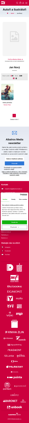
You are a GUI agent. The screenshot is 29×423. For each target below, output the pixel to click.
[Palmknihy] (14, 367)
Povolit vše (14, 222)
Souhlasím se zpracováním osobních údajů (13, 168)
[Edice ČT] (14, 361)
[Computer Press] (14, 324)
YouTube (7, 254)
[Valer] (19, 267)
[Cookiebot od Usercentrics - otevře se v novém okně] (20, 195)
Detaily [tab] (13, 199)
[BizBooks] (14, 286)
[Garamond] (20, 386)
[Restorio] (23, 401)
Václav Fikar (7, 105)
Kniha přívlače (7, 102)
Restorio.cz (4, 238)
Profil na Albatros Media (14, 59)
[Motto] (19, 298)
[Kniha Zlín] (14, 332)
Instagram (7, 247)
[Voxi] (10, 314)
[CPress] (14, 372)
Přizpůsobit (13, 227)
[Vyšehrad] (8, 338)
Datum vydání (6, 75)
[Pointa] (14, 377)
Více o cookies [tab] (23, 199)
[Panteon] (7, 386)
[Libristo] (14, 395)
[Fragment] (14, 350)
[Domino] (10, 267)
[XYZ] (10, 306)
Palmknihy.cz (4, 235)
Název (16, 75)
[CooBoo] (19, 306)
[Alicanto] (8, 356)
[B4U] (14, 344)
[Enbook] (14, 407)
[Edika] (21, 356)
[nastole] (20, 338)
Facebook (8, 251)
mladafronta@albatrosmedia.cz (13, 189)
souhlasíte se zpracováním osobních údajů (14, 154)
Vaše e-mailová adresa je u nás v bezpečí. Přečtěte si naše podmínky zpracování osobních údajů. (14, 173)
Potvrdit (14, 163)
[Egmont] (14, 291)
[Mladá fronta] (14, 278)
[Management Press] (19, 314)
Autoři (12, 13)
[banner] (3, 2)
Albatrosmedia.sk (6, 232)
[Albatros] (10, 298)
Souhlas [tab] (5, 199)
